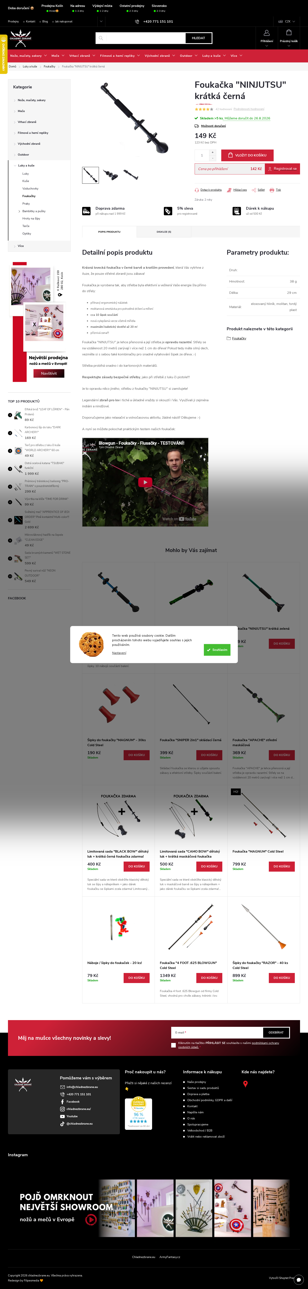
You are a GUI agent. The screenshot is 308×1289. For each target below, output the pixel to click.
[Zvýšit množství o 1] (212, 152)
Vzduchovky (30, 189)
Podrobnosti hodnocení (249, 109)
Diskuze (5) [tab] (164, 232)
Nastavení (119, 653)
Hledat (198, 38)
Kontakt (30, 21)
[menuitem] (28, 55)
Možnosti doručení (213, 126)
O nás (191, 1118)
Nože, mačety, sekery (31, 100)
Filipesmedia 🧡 (33, 1281)
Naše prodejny (196, 1082)
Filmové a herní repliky (33, 133)
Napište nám (195, 1112)
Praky (26, 204)
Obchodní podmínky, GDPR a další (209, 1100)
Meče (21, 111)
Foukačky (28, 196)
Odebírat (276, 1033)
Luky (25, 174)
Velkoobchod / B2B (199, 1130)
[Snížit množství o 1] (212, 158)
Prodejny (13, 21)
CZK (287, 21)
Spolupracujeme (197, 1124)
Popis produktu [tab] (109, 232)
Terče (25, 226)
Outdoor (23, 155)
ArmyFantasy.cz (169, 1257)
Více (21, 246)
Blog (45, 21)
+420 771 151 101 (79, 1094)
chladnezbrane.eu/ (79, 1109)
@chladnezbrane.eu (80, 1124)
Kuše (25, 181)
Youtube (72, 1116)
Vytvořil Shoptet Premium (284, 1278)
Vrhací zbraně (27, 122)
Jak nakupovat (63, 21)
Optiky (26, 234)
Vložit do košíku (251, 155)
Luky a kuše (26, 166)
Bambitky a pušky (33, 211)
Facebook (73, 1102)
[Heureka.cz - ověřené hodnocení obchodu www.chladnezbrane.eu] (138, 1113)
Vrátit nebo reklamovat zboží (206, 1136)
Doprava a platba (198, 1094)
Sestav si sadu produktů (203, 1088)
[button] (264, 644)
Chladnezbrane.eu (143, 1257)
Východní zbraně (29, 144)
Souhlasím (219, 650)
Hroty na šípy (31, 219)
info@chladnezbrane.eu (82, 1087)
